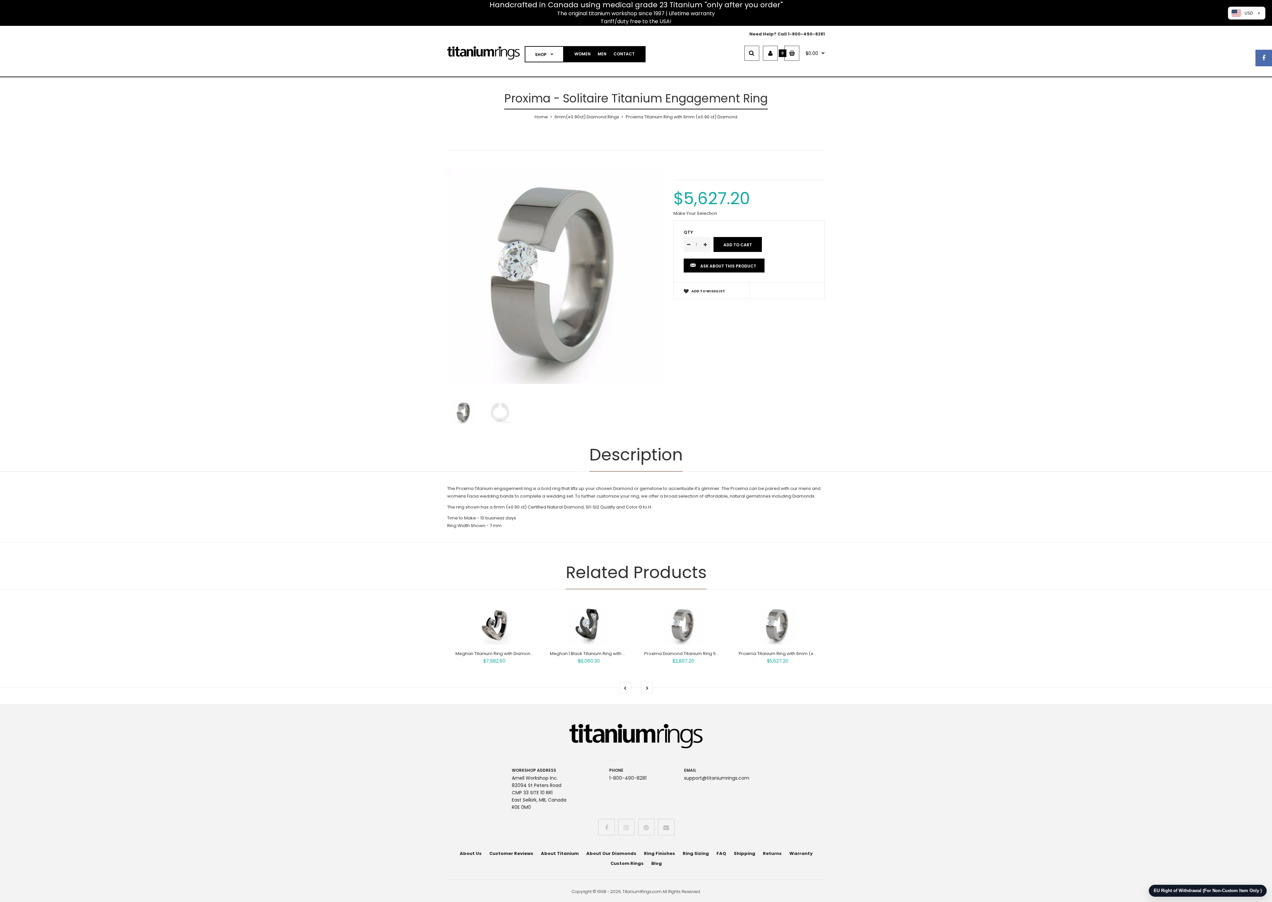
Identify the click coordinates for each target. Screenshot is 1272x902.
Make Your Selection (695, 213)
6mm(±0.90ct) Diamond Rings (587, 117)
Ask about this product (728, 266)
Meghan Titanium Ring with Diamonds (495, 653)
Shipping (744, 853)
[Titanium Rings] (483, 58)
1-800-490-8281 (806, 34)
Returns (772, 853)
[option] (555, 275)
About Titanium (560, 853)
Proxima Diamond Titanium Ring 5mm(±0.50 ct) (694, 653)
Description (636, 454)
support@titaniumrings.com (716, 778)
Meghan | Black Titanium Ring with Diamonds (597, 653)
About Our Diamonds (611, 853)
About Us (471, 853)
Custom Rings (627, 863)
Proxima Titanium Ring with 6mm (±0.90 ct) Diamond (794, 653)
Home (541, 117)
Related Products (636, 572)
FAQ (721, 853)
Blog (656, 863)
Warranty (801, 853)
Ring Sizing (696, 853)
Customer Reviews (511, 853)
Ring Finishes (659, 853)
